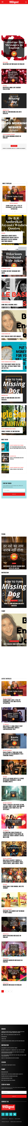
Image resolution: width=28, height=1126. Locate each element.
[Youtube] (14, 1114)
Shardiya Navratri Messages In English (12, 961)
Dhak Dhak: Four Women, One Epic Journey (13, 887)
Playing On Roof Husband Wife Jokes (10, 272)
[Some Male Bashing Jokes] (14, 293)
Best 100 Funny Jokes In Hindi (14, 644)
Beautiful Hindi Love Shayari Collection (12, 88)
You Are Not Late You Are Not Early (9, 1047)
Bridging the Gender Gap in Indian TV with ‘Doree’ (13, 912)
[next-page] (15, 212)
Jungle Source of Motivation (10, 431)
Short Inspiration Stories (8, 361)
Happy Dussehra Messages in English (12, 936)
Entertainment (14, 203)
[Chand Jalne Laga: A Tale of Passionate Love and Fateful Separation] (14, 193)
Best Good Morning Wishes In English (12, 137)
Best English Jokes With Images (11, 336)
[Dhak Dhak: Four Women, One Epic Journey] (14, 875)
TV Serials (6, 724)
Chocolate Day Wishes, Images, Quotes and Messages (12, 1040)
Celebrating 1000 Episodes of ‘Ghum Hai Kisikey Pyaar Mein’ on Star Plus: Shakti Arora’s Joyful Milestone (13, 834)
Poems (14, 563)
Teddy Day (3, 1038)
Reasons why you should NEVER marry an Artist (12, 1074)
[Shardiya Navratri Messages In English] (14, 948)
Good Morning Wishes (9, 134)
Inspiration (6, 110)
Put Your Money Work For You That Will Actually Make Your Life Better (10, 366)
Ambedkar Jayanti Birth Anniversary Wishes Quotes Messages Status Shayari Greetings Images (10, 238)
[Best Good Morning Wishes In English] (14, 125)
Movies (5, 776)
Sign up (14, 494)
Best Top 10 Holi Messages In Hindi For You (10, 1034)
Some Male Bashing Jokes (9, 305)
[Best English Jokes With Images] (14, 325)
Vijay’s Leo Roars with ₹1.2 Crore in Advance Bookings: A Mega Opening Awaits (13, 780)
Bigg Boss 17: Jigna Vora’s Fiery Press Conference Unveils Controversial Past (12, 727)
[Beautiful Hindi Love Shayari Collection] (14, 76)
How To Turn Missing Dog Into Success (12, 112)
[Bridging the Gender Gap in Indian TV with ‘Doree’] (14, 899)
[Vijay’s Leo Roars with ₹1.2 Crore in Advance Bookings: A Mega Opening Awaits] (14, 767)
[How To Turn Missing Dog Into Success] (14, 100)
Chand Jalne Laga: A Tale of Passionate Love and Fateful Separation (14, 207)
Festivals (6, 958)
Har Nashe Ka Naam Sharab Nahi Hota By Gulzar (14, 567)
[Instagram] (6, 1114)
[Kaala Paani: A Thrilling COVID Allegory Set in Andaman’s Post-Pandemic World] (14, 740)
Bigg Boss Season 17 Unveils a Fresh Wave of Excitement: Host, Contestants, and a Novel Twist (13, 861)
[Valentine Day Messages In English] (14, 47)
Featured (5, 62)
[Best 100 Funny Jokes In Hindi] (14, 630)
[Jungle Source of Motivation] (14, 420)
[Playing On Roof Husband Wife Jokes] (14, 262)
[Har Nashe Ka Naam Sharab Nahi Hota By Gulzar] (14, 553)
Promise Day (4, 1036)
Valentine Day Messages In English (13, 64)
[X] (10, 1114)
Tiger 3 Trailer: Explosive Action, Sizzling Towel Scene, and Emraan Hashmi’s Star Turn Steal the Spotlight (13, 807)
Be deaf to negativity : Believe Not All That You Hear (13, 1049)
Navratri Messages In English (12, 985)
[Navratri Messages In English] (14, 973)
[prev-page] (12, 212)
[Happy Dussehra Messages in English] (14, 924)
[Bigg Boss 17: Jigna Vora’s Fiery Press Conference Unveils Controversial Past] (14, 714)
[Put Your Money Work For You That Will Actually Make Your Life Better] (14, 357)
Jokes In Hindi (14, 641)
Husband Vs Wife (5, 268)
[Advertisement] (14, 19)
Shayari (5, 85)
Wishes (3, 233)
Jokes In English (5, 302)
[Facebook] (3, 1114)
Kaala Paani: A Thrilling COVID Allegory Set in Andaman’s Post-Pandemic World (13, 753)
